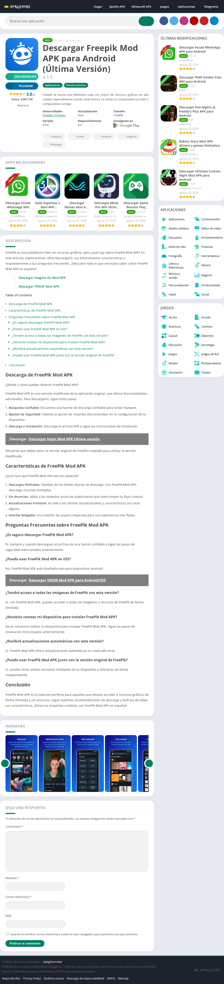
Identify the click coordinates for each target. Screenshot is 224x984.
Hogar (98, 7)
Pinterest (106, 136)
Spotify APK (117, 7)
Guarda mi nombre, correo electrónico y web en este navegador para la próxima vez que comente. (74, 934)
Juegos (164, 7)
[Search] (146, 21)
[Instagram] (184, 20)
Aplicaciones (186, 7)
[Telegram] (214, 20)
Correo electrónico (18, 897)
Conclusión (17, 365)
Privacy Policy (32, 978)
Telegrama (211, 7)
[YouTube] (194, 20)
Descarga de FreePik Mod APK (30, 304)
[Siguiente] (149, 763)
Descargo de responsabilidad (85, 978)
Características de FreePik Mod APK (34, 310)
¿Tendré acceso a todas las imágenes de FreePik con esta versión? (60, 335)
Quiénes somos (54, 978)
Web (8, 916)
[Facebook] (163, 20)
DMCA (111, 978)
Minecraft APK (141, 7)
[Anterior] (5, 763)
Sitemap (123, 978)
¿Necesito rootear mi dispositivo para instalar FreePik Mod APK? (58, 342)
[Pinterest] (204, 20)
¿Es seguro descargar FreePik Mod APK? (41, 322)
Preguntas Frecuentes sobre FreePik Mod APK (42, 317)
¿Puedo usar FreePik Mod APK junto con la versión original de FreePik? (63, 355)
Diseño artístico (76, 85)
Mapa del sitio (11, 978)
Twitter (80, 136)
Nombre (12, 878)
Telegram (131, 136)
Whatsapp (56, 144)
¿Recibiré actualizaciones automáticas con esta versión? (53, 349)
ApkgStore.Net (52, 962)
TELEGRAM (26, 86)
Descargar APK (25, 76)
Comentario (14, 826)
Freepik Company (54, 115)
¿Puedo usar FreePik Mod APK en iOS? (39, 329)
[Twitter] (174, 20)
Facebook (56, 136)
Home (58, 40)
